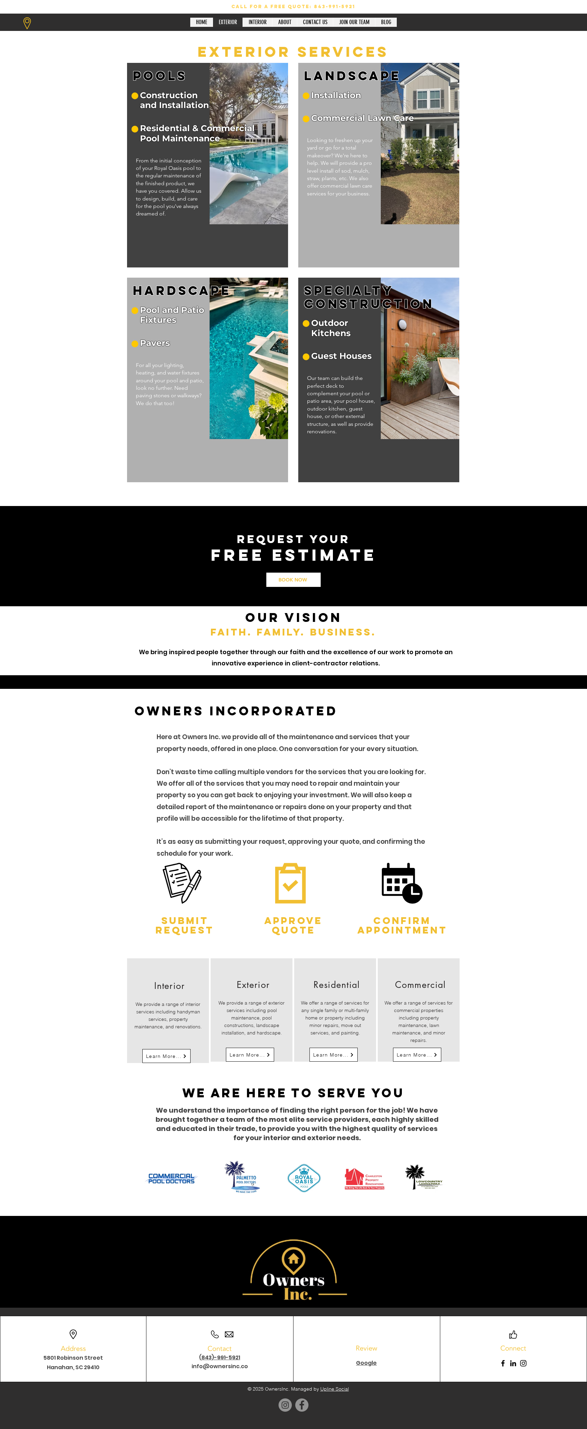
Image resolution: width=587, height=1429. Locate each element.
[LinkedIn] (513, 1363)
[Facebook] (503, 1363)
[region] (207, 165)
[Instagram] (523, 1363)
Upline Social (334, 1389)
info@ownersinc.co (220, 1366)
